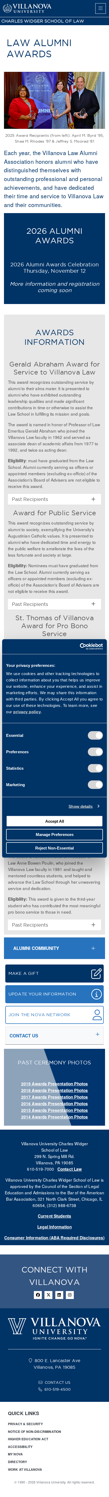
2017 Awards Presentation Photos (54, 1097)
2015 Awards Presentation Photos (54, 1110)
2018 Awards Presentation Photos (54, 1090)
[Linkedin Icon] (59, 1295)
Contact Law (69, 1169)
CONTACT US (58, 1382)
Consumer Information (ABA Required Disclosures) (54, 1238)
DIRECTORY (17, 1461)
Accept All (54, 821)
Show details (81, 806)
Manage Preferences (55, 834)
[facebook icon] (38, 1295)
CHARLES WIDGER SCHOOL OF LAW (42, 21)
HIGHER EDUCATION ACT (28, 1439)
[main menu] (100, 8)
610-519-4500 (57, 1389)
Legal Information (54, 1227)
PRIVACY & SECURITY (25, 1423)
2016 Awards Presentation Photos (54, 1104)
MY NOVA (15, 1454)
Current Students (54, 1216)
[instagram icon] (70, 1295)
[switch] (95, 752)
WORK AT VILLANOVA (25, 1469)
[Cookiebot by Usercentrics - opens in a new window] (80, 646)
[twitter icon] (48, 1295)
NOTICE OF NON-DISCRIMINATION (34, 1431)
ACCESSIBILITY (20, 1446)
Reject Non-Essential (54, 848)
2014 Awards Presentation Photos (54, 1117)
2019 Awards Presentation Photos (54, 1084)
